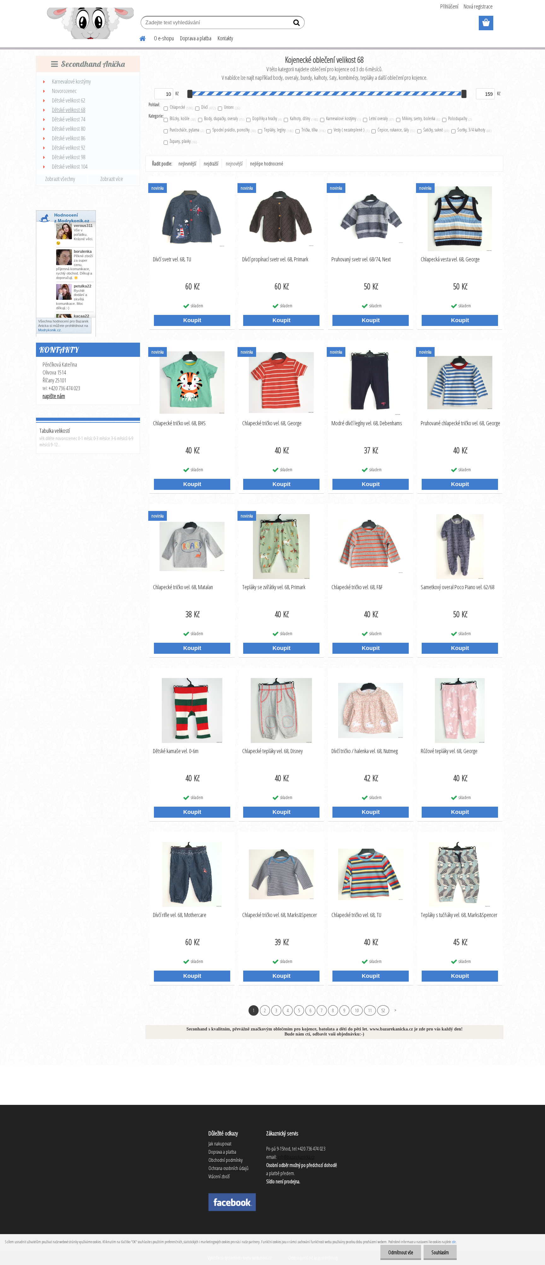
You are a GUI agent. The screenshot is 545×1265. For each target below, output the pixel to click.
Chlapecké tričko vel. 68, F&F (357, 587)
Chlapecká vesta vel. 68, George (450, 259)
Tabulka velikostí (54, 430)
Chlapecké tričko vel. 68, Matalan (183, 587)
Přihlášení (449, 6)
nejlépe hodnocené (266, 163)
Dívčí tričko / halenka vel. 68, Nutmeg (364, 751)
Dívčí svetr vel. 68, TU (172, 259)
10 (357, 1010)
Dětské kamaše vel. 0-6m (175, 751)
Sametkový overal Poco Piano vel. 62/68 (457, 587)
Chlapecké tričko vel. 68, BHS (179, 423)
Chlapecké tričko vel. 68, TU (356, 915)
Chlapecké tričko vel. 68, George (272, 423)
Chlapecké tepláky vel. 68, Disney (272, 751)
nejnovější (234, 163)
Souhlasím (440, 1252)
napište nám (54, 396)
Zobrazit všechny (60, 179)
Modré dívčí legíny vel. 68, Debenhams (366, 423)
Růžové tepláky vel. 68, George (449, 751)
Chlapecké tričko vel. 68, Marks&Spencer (279, 915)
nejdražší (211, 163)
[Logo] (90, 23)
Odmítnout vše (400, 1252)
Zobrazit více (111, 179)
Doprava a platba (195, 38)
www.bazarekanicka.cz (391, 1029)
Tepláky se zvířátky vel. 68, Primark (273, 587)
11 (370, 1010)
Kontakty (225, 38)
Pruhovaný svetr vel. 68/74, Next (361, 259)
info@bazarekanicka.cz (296, 1156)
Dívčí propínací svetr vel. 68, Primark (275, 259)
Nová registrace (478, 6)
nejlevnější (187, 163)
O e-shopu (164, 38)
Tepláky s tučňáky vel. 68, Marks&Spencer (459, 915)
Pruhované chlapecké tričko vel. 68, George (460, 423)
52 (383, 1010)
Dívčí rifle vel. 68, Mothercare (179, 915)
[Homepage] (139, 37)
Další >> (395, 1010)
